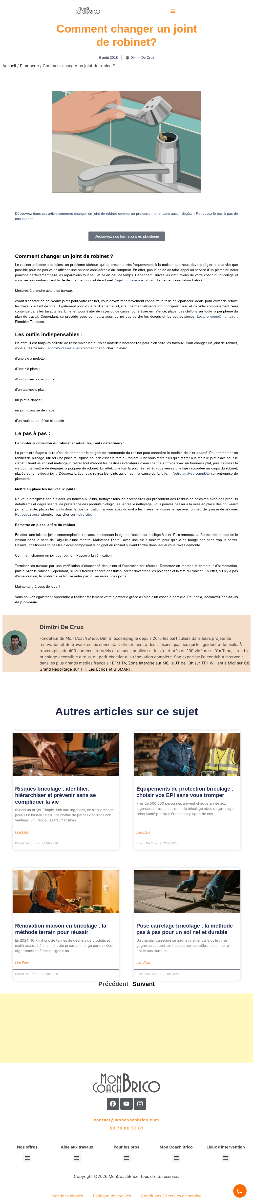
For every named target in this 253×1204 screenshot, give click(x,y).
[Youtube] (126, 1104)
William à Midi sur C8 (229, 662)
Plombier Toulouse (29, 322)
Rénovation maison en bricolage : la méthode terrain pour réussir (60, 929)
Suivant (143, 983)
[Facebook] (113, 1104)
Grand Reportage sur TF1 (63, 669)
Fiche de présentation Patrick (180, 280)
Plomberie (29, 65)
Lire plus (22, 832)
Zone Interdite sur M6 (148, 662)
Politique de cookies (112, 1195)
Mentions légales (67, 1195)
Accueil (9, 65)
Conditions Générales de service (171, 1195)
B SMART (122, 669)
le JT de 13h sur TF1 (189, 662)
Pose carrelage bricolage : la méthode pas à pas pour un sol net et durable (184, 929)
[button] (173, 11)
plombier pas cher (55, 514)
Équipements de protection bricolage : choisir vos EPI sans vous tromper (184, 792)
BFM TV (119, 662)
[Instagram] (140, 1104)
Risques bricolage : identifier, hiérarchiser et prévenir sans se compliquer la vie (55, 795)
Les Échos (97, 669)
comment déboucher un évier (104, 348)
